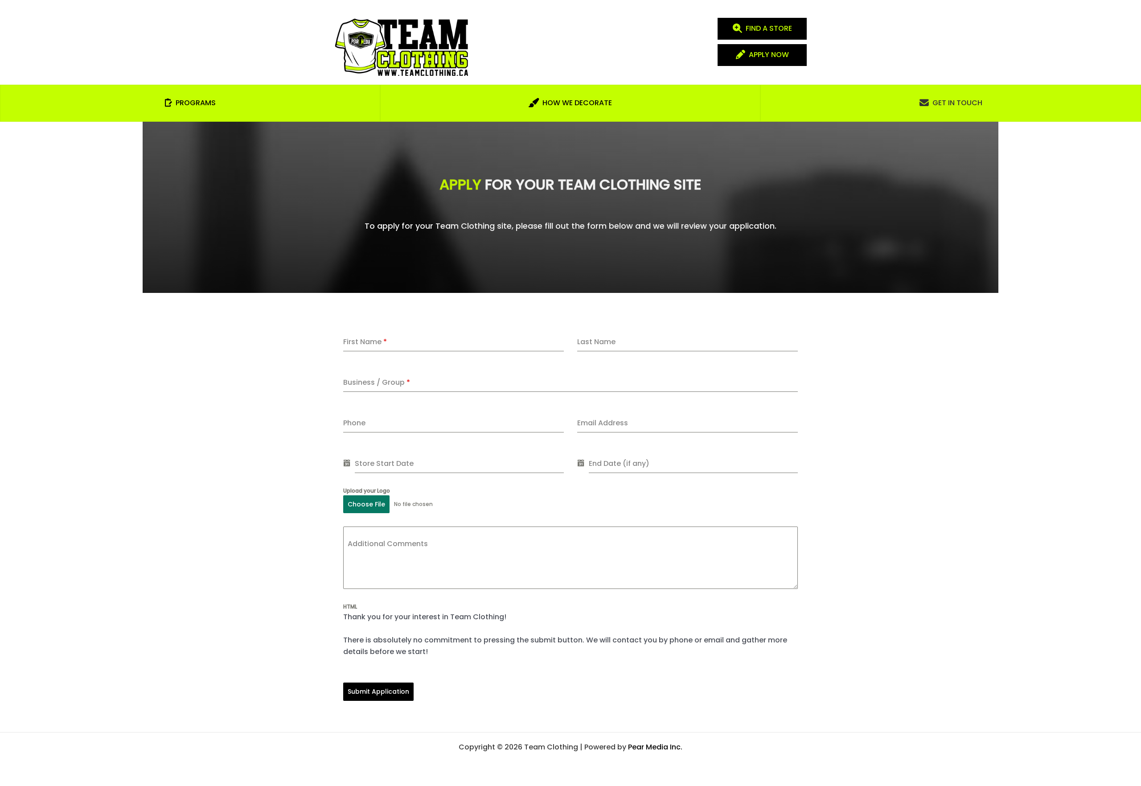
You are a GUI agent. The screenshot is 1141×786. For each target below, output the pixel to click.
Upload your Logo (366, 490)
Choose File (366, 504)
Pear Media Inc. (655, 747)
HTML (350, 606)
